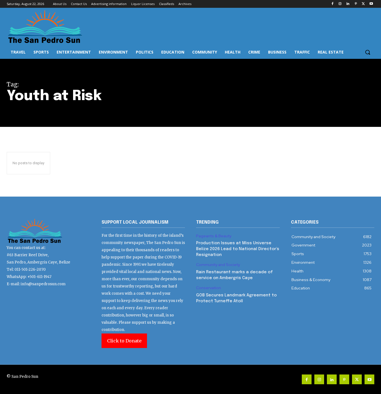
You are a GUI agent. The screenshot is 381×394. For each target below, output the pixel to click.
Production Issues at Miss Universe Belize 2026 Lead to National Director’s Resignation (237, 249)
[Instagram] (340, 4)
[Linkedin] (348, 4)
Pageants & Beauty (213, 236)
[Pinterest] (356, 4)
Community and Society (218, 264)
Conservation (208, 288)
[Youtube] (371, 4)
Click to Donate (124, 341)
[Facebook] (332, 4)
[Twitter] (363, 4)
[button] (367, 52)
